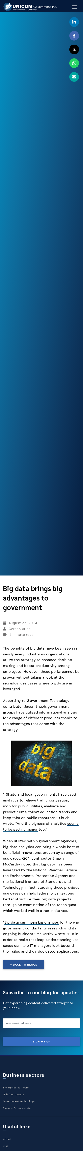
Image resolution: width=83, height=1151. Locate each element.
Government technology (19, 1101)
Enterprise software (16, 1087)
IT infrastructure (13, 1094)
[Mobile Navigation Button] (74, 7)
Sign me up (42, 1041)
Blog (6, 1146)
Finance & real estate (17, 1108)
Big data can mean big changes (31, 922)
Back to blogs (25, 964)
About (7, 1139)
